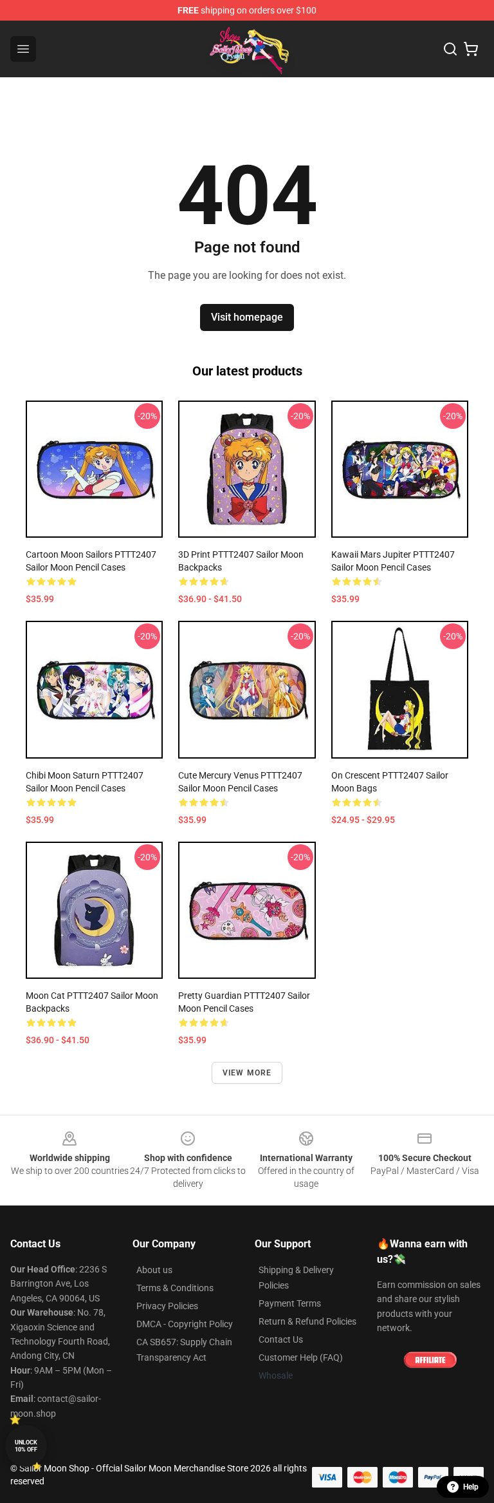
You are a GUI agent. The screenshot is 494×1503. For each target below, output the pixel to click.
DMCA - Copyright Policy (184, 1324)
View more (247, 1072)
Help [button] (471, 1486)
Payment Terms (290, 1303)
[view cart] (471, 49)
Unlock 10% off (26, 1446)
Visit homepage (247, 317)
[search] (450, 49)
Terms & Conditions (175, 1288)
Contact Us (281, 1339)
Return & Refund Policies (307, 1321)
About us (154, 1270)
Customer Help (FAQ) (301, 1357)
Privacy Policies (167, 1306)
